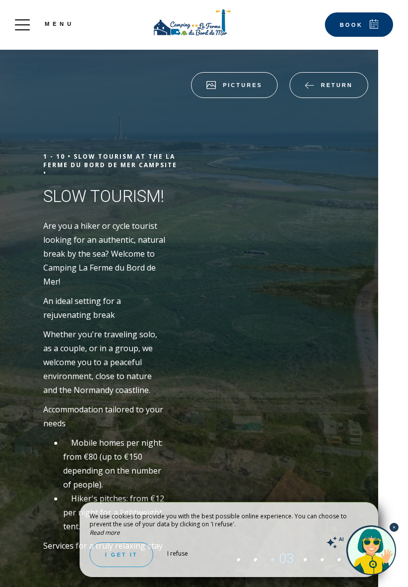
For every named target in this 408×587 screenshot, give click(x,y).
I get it (121, 555)
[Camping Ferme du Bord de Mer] (191, 22)
